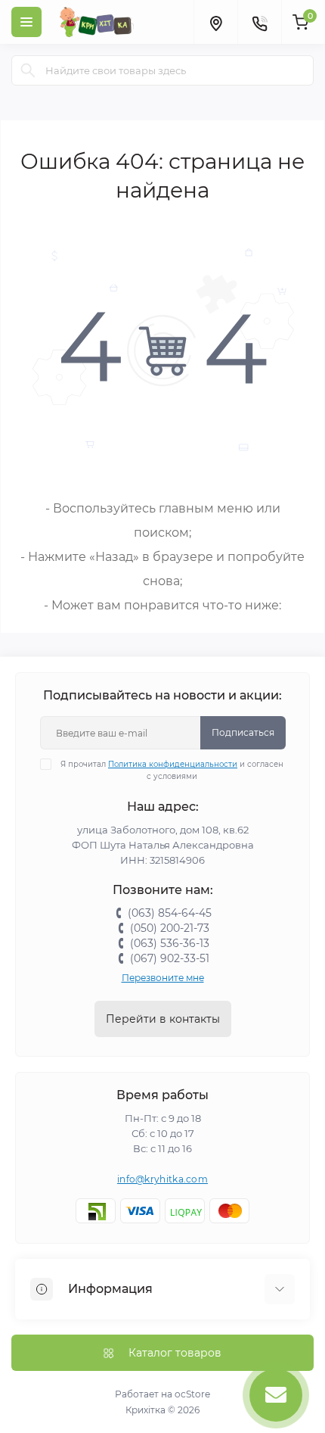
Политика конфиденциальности (172, 764)
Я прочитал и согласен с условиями (171, 770)
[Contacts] (259, 22)
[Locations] (215, 22)
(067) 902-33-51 (169, 958)
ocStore (192, 1394)
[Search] (28, 70)
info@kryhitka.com (162, 1179)
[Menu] (26, 22)
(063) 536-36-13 (169, 943)
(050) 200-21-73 (169, 928)
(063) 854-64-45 (170, 913)
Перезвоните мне (163, 977)
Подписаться (243, 732)
